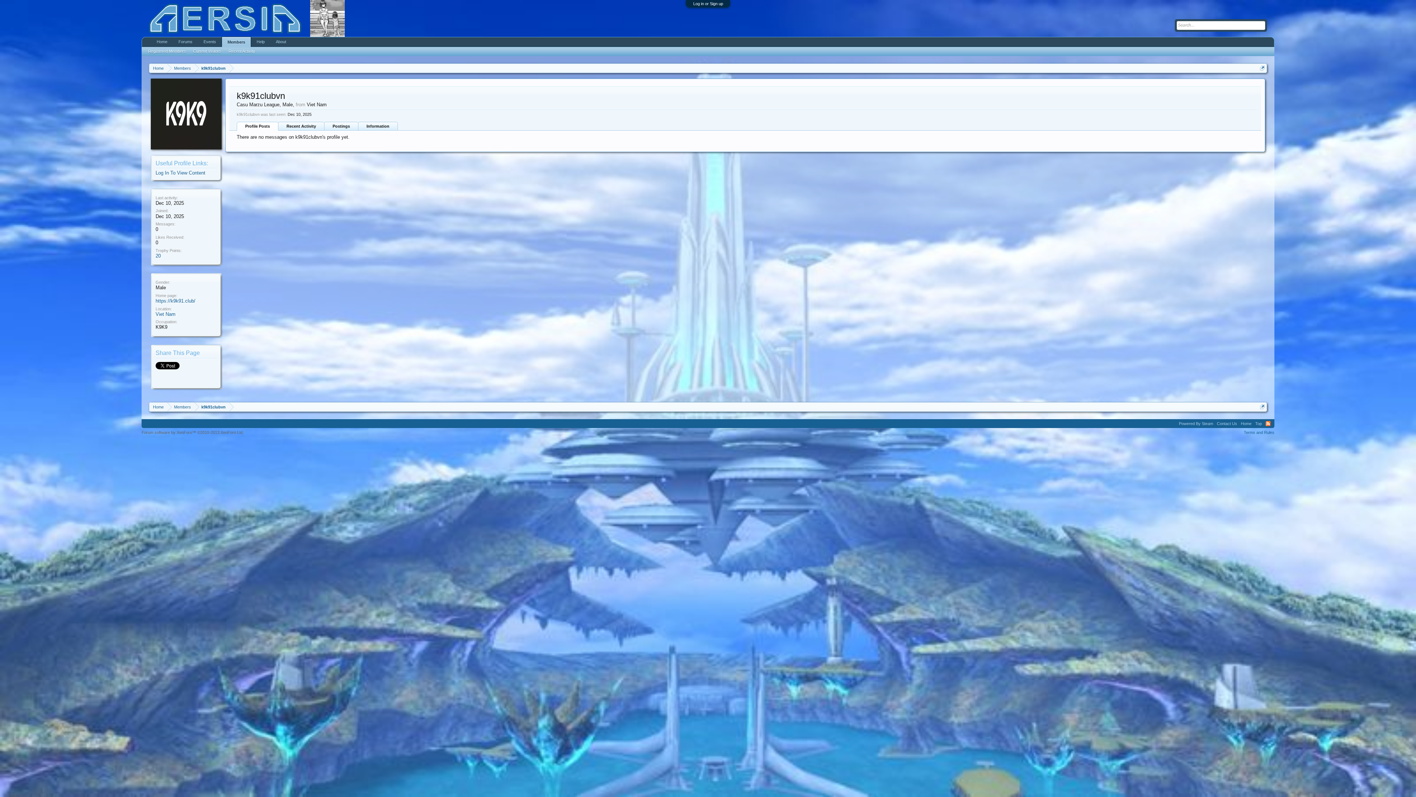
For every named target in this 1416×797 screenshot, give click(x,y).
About (281, 41)
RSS (1268, 423)
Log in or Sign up (708, 3)
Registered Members (167, 51)
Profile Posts (257, 126)
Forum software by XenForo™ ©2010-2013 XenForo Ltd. (193, 432)
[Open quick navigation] (1262, 68)
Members (236, 42)
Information (378, 126)
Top (1258, 423)
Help (261, 41)
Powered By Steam (1196, 423)
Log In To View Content (180, 173)
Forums (185, 41)
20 (158, 256)
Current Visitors (207, 51)
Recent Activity (301, 126)
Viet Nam (166, 314)
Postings (341, 126)
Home (162, 41)
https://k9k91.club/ (175, 301)
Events (210, 41)
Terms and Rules (1259, 432)
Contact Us (1227, 423)
